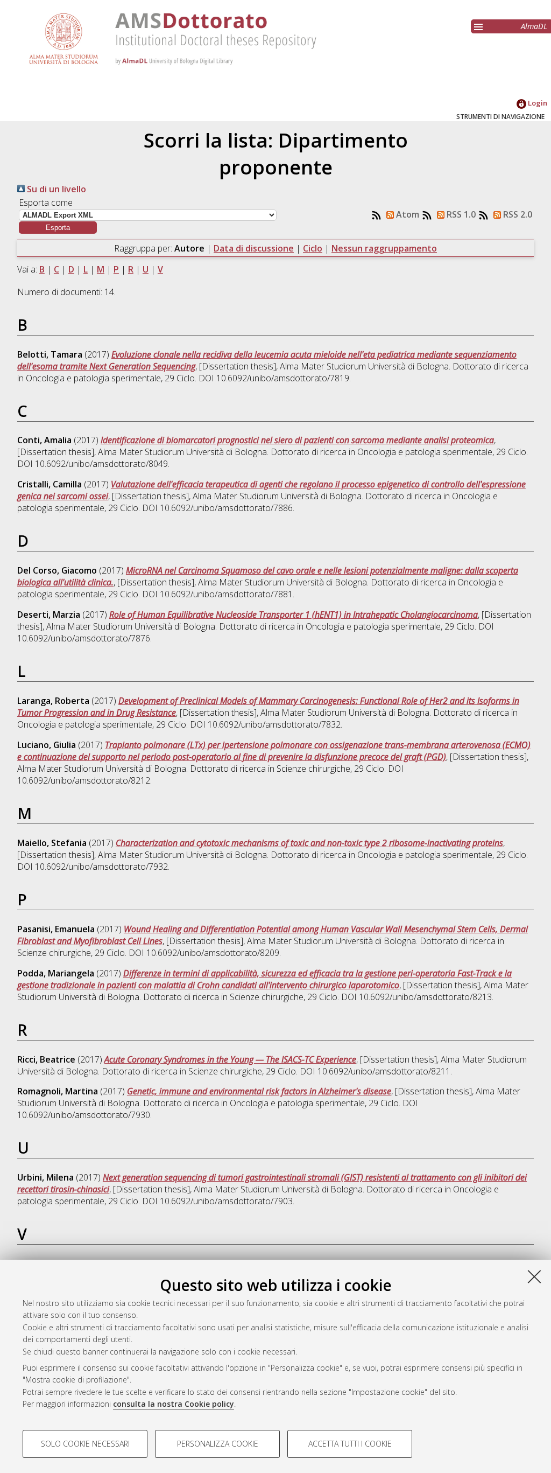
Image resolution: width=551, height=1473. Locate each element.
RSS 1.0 (460, 214)
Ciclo (312, 248)
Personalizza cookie (217, 1444)
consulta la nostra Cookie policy (173, 1404)
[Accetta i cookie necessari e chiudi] (534, 1276)
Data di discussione (254, 248)
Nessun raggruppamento (384, 248)
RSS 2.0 (516, 214)
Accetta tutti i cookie (350, 1444)
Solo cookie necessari (85, 1444)
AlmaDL (534, 26)
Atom (406, 214)
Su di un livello (55, 189)
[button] (58, 227)
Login (536, 103)
